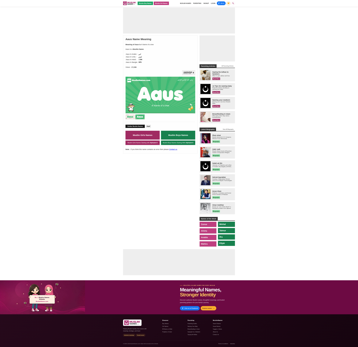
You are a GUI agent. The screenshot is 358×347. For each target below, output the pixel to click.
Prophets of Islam (167, 332)
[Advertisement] (179, 20)
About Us (215, 332)
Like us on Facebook (191, 308)
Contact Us (216, 334)
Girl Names (165, 326)
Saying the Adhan (192, 334)
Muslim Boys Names (178, 135)
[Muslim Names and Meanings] (129, 3)
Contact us (173, 149)
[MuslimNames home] (132, 323)
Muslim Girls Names (142, 135)
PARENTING (197, 3)
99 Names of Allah (167, 329)
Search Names (217, 323)
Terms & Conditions (223, 343)
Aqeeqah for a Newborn (194, 332)
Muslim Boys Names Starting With (178, 142)
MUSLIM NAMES (185, 3)
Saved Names (216, 326)
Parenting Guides (192, 323)
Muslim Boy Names (145, 3)
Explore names (208, 308)
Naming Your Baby (193, 326)
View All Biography (228, 129)
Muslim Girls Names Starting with (143, 142)
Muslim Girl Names (161, 3)
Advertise (232, 343)
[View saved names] (228, 3)
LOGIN (213, 3)
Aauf (148, 126)
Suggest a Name (217, 329)
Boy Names (165, 323)
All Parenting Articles (228, 66)
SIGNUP (206, 3)
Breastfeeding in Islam (194, 329)
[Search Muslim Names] (233, 3)
